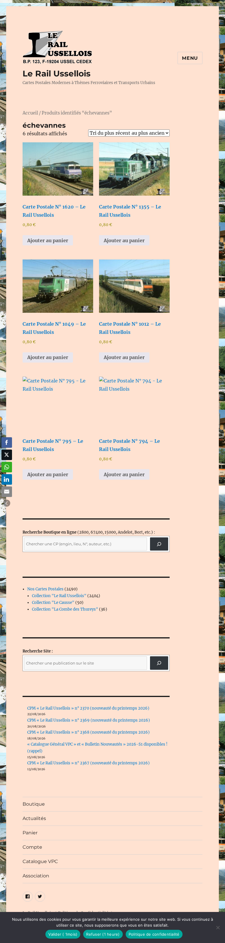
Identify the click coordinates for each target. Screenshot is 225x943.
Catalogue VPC (40, 861)
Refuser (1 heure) (103, 934)
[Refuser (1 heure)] (218, 927)
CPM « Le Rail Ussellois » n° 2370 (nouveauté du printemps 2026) (88, 708)
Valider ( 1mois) (62, 934)
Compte (32, 847)
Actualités (34, 818)
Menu (190, 58)
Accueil (30, 113)
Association (36, 876)
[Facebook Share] (6, 442)
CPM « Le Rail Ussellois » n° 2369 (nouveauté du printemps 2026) (88, 720)
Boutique (34, 804)
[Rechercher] (159, 662)
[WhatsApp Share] (6, 467)
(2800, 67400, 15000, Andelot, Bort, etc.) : (89, 532)
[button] (6, 503)
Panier (30, 833)
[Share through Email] (6, 491)
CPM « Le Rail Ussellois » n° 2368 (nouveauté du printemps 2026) (88, 732)
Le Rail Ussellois (57, 73)
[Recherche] (159, 544)
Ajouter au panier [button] (47, 240)
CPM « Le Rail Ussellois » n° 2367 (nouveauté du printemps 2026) (88, 763)
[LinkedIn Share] (6, 479)
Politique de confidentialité (154, 934)
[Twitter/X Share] (6, 455)
